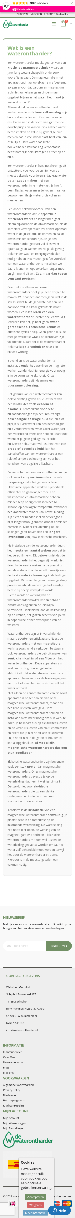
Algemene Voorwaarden (18, 1085)
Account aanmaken (56, 14)
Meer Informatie (35, 1213)
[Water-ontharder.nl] (15, 24)
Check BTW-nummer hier (21, 1016)
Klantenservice (12, 1052)
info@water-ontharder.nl (22, 1030)
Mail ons (8, 1072)
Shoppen (22, 14)
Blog (6, 1067)
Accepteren (36, 1197)
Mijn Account (11, 1118)
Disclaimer (9, 1095)
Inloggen (36, 14)
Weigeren (35, 1205)
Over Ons (9, 1057)
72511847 (18, 1023)
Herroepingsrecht (14, 1100)
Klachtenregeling (13, 1105)
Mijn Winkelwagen (14, 1123)
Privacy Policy (11, 1090)
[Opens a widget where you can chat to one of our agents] (59, 1211)
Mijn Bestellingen (14, 1128)
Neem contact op (13, 1062)
